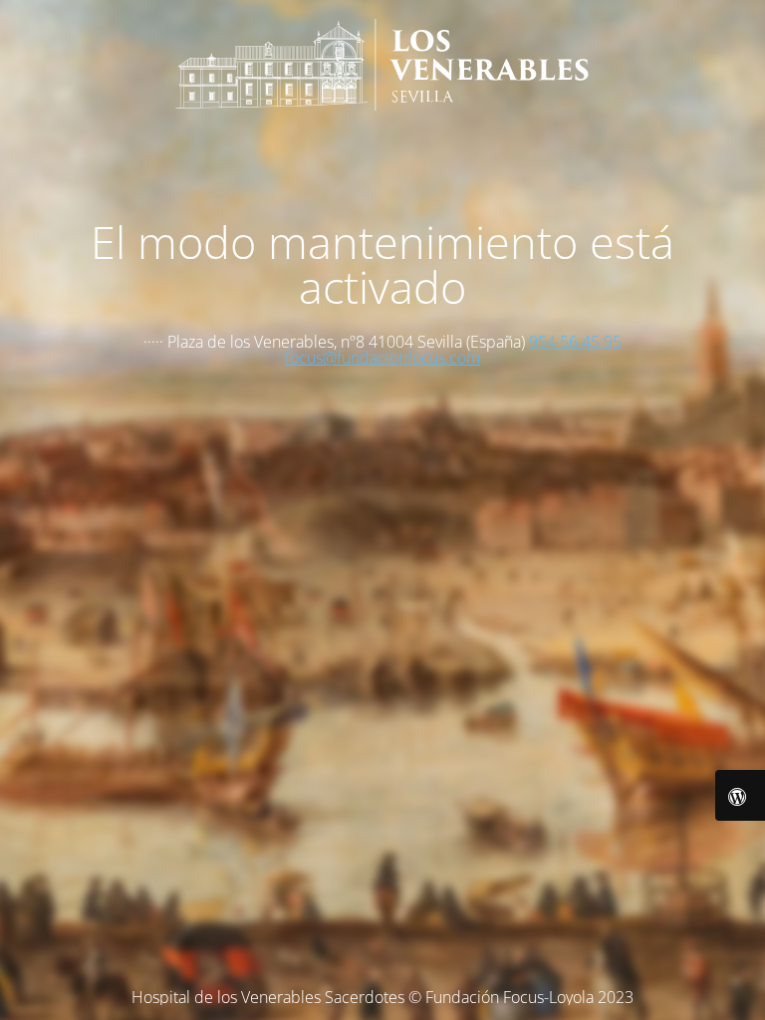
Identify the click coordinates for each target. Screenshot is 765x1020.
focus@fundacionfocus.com (382, 358)
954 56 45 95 (575, 342)
